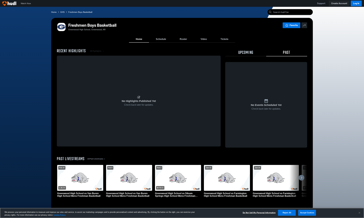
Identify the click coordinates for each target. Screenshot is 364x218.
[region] (182, 213)
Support (321, 3)
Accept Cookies (307, 213)
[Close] (359, 213)
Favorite (294, 25)
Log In (356, 3)
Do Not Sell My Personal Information (259, 213)
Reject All (287, 213)
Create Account (339, 3)
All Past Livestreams (95, 158)
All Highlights (95, 51)
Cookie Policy (59, 215)
